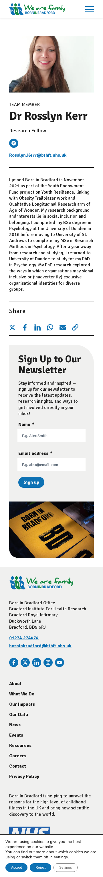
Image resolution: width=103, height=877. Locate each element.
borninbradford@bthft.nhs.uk (40, 646)
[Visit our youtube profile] (59, 662)
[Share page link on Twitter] (12, 327)
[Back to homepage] (37, 9)
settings (61, 857)
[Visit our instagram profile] (48, 662)
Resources (20, 745)
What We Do (21, 694)
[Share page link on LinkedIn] (37, 327)
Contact (17, 766)
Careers (17, 756)
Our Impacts (22, 704)
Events (16, 735)
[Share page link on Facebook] (25, 327)
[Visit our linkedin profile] (36, 662)
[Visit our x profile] (25, 662)
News (15, 725)
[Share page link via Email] (63, 327)
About (15, 684)
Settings (65, 868)
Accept (16, 868)
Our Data (18, 714)
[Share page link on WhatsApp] (50, 327)
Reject (40, 868)
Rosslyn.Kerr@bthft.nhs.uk (38, 155)
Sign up (31, 482)
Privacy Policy (24, 776)
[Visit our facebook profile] (13, 662)
